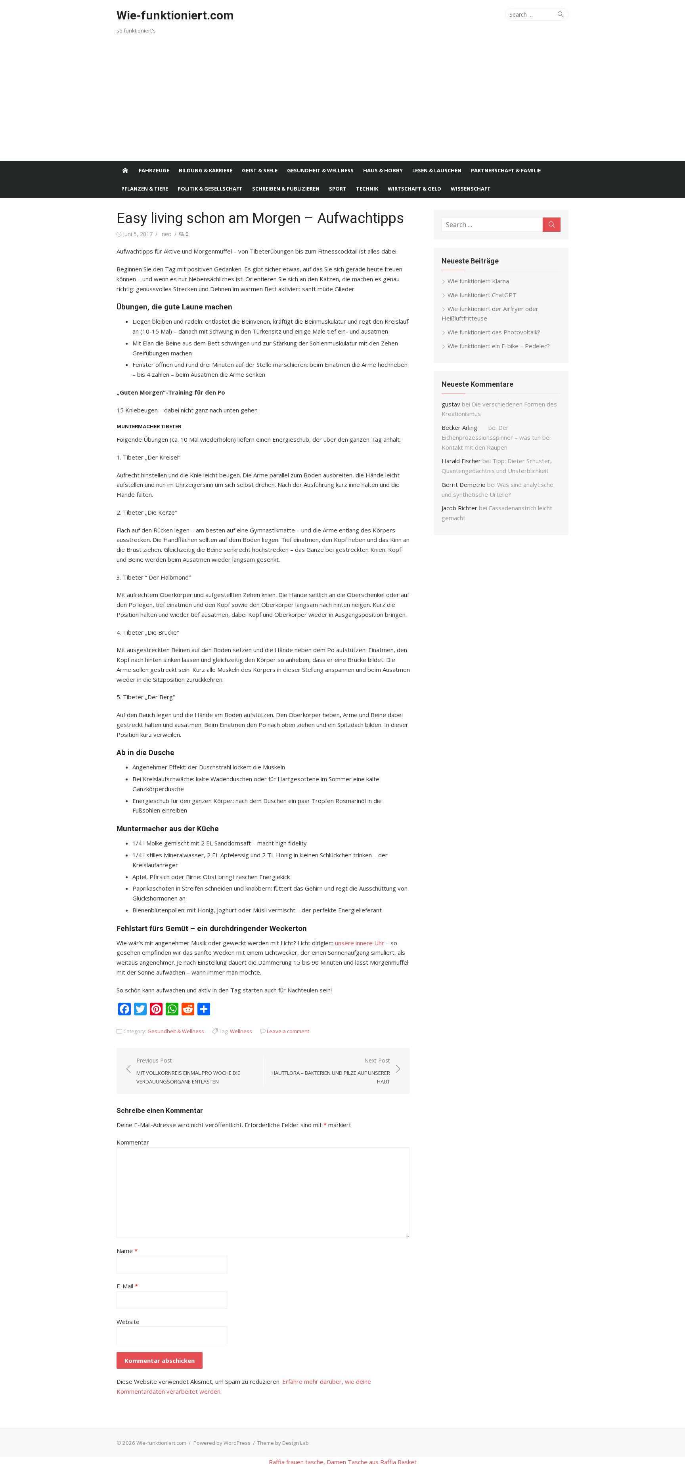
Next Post (331, 1071)
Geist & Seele (259, 170)
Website (128, 1322)
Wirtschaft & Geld (414, 188)
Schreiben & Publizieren (286, 188)
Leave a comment (288, 1031)
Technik (367, 188)
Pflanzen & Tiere (144, 188)
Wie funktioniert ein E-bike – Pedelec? (499, 346)
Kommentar (133, 1142)
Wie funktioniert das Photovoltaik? (494, 332)
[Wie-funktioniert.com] (125, 170)
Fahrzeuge (154, 170)
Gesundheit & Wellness (320, 170)
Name (127, 1251)
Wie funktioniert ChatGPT (482, 295)
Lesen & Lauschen (436, 170)
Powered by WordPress (222, 1442)
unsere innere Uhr (359, 943)
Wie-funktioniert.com (175, 15)
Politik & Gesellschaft (210, 188)
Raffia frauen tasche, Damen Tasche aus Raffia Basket (343, 1462)
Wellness (241, 1031)
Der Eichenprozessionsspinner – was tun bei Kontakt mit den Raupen (496, 437)
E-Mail (127, 1286)
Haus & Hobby (383, 170)
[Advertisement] (342, 101)
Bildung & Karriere (205, 170)
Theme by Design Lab (283, 1442)
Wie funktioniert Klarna (478, 281)
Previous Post (188, 1071)
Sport (337, 188)
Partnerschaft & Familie (506, 170)
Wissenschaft (471, 188)
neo (167, 234)
